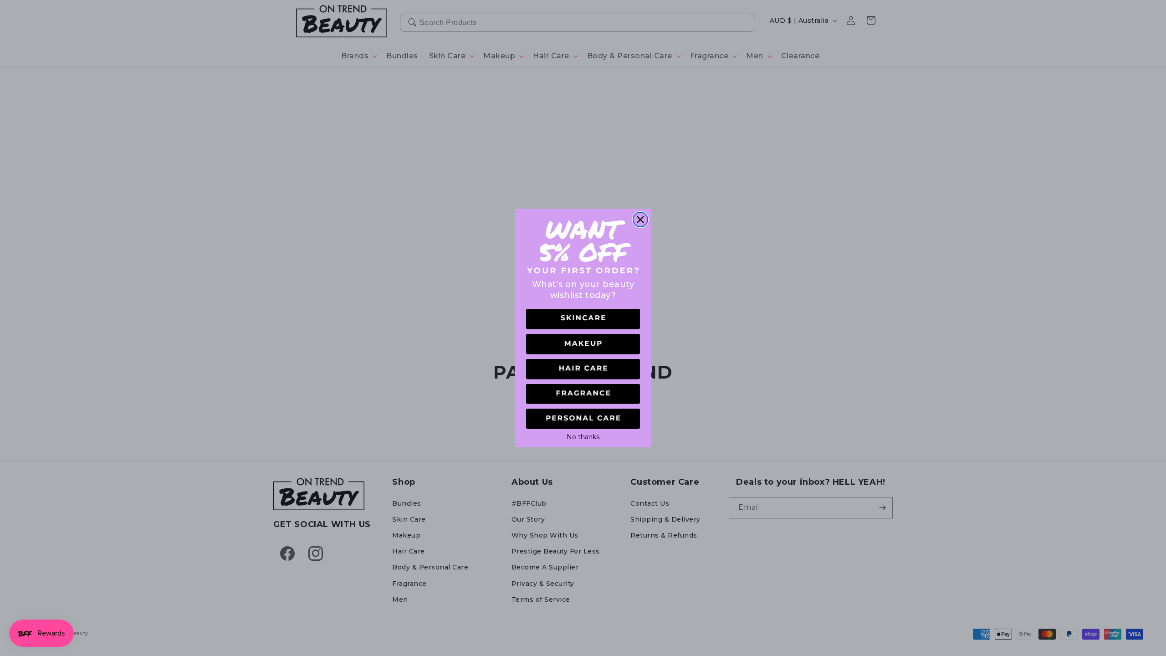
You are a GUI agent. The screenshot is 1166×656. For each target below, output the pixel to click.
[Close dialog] (640, 219)
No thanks (583, 436)
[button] (583, 319)
